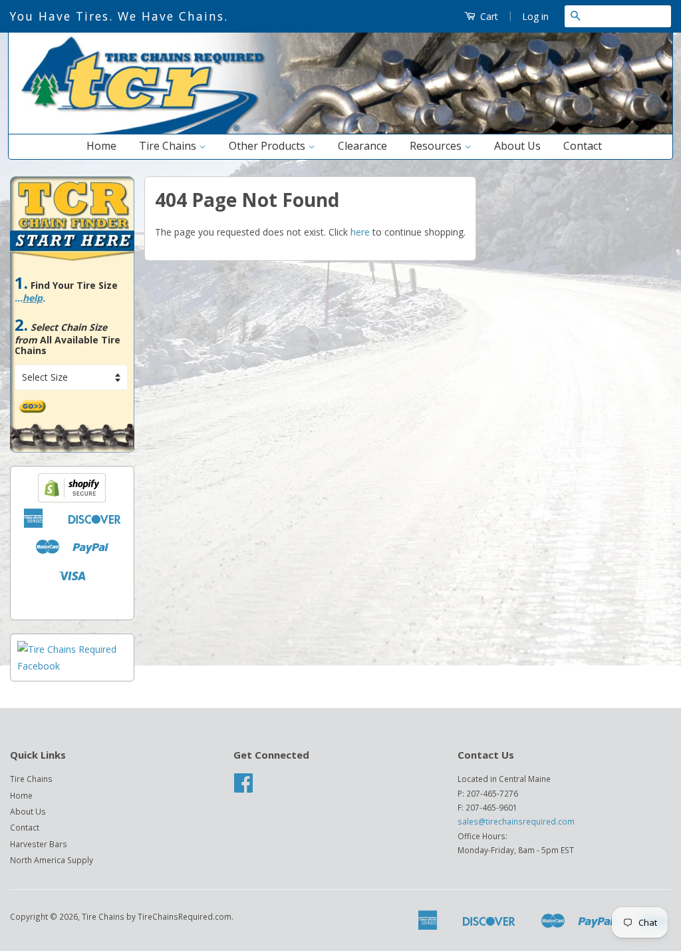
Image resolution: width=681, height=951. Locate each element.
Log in (535, 16)
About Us (517, 145)
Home (101, 145)
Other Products (268, 145)
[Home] (340, 130)
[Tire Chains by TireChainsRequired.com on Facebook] (243, 787)
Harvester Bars (38, 844)
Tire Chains (169, 145)
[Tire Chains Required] (72, 666)
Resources (437, 145)
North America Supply (51, 860)
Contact (582, 145)
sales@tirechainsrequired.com (516, 821)
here (360, 232)
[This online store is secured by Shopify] (72, 498)
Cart (487, 16)
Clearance (362, 145)
